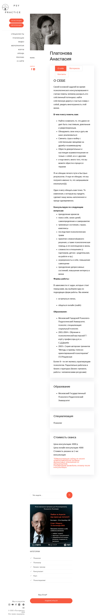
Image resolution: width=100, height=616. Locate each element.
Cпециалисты (17, 34)
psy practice (13, 9)
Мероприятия (17, 46)
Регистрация (16, 20)
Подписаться (51, 601)
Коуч (35, 576)
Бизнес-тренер (39, 567)
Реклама (20, 57)
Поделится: (30, 66)
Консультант (38, 571)
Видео (21, 42)
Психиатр (37, 563)
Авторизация (16, 25)
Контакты (62, 74)
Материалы (74, 68)
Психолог (37, 558)
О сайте (20, 61)
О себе (61, 68)
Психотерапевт (39, 580)
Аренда (20, 53)
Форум (21, 49)
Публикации (18, 38)
